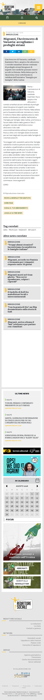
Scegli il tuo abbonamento (16, 208)
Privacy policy (27, 686)
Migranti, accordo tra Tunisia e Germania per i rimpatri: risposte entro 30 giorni (23, 262)
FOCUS (10, 519)
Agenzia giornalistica (32, 655)
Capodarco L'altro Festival (31, 640)
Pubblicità (5, 686)
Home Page (8, 203)
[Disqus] (22, 358)
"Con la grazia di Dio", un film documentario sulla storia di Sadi (22, 309)
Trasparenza (15, 686)
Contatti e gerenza (33, 628)
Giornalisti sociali (34, 638)
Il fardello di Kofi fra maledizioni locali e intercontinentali (18, 294)
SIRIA (5, 230)
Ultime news (22, 393)
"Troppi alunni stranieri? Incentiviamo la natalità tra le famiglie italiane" (22, 247)
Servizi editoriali (34, 662)
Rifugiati (32, 230)
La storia (37, 626)
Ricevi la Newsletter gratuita (17, 198)
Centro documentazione (31, 659)
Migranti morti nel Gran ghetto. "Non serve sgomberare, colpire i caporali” (20, 278)
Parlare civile (36, 643)
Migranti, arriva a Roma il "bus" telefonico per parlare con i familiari (22, 324)
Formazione (36, 657)
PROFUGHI (13, 230)
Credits (24, 687)
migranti (23, 230)
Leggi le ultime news (13, 213)
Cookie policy (38, 686)
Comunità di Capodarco (31, 645)
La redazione (36, 624)
